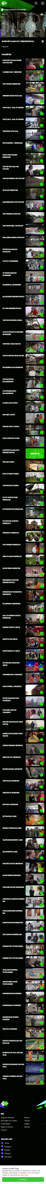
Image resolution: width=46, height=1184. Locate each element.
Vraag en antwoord (7, 1117)
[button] (12, 25)
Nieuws (27, 1117)
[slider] (23, 34)
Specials (27, 1127)
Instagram (7, 1147)
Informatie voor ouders (9, 1121)
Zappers (27, 1124)
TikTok (6, 1143)
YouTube (7, 1150)
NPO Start (7, 1157)
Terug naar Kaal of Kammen (15, 10)
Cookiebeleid (5, 1124)
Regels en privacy (7, 1127)
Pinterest (7, 1153)
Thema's (27, 1121)
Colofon (4, 1130)
